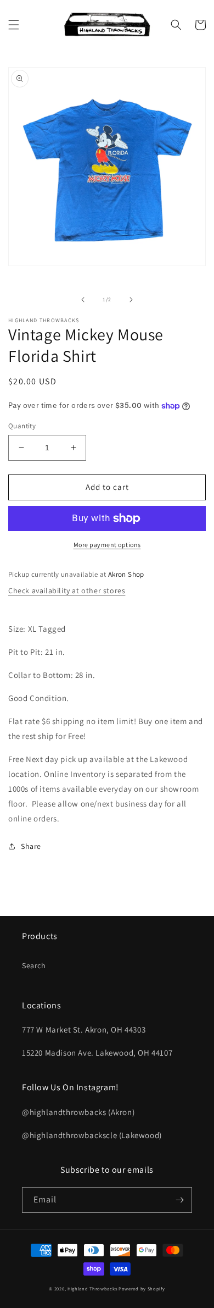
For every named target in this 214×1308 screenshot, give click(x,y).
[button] (14, 25)
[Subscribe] (179, 1200)
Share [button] (31, 846)
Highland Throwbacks (92, 1288)
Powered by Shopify (142, 1288)
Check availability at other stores (66, 590)
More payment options (107, 544)
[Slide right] (131, 300)
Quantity (22, 426)
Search (34, 965)
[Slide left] (83, 300)
